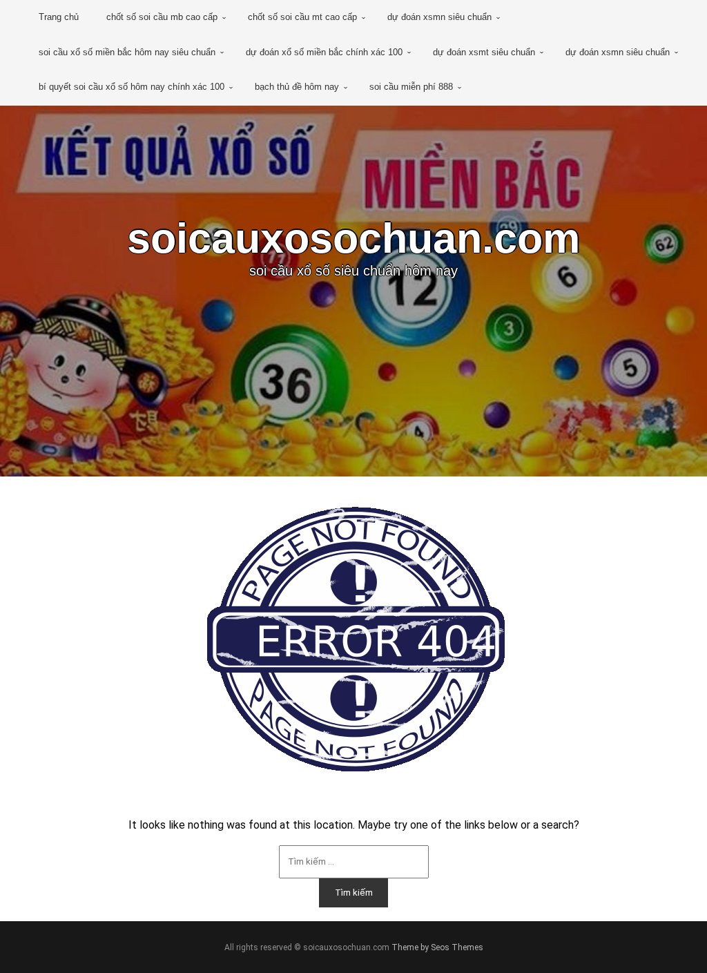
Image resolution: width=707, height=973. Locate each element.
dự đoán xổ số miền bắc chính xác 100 (324, 52)
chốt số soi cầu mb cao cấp (161, 17)
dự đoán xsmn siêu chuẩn (439, 17)
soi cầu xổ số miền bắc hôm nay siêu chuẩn (127, 52)
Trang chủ (59, 17)
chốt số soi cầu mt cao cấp (302, 17)
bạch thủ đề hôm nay (297, 86)
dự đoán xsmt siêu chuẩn (484, 52)
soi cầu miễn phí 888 (411, 86)
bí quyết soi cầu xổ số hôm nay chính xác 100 (131, 86)
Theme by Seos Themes (437, 947)
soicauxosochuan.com (353, 238)
